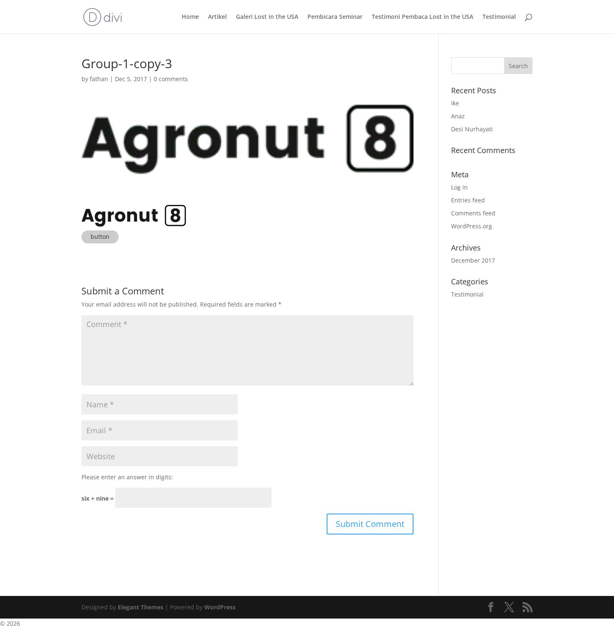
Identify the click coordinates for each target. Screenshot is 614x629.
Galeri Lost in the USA (267, 17)
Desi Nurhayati (472, 129)
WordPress (220, 607)
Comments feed (473, 213)
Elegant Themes (140, 607)
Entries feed (468, 200)
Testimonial (499, 17)
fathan (99, 79)
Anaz (458, 116)
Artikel (217, 17)
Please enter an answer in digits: (127, 477)
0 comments (171, 79)
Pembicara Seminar (335, 17)
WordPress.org (471, 226)
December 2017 (473, 260)
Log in (459, 187)
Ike (455, 103)
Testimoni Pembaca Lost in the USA (422, 17)
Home (190, 17)
